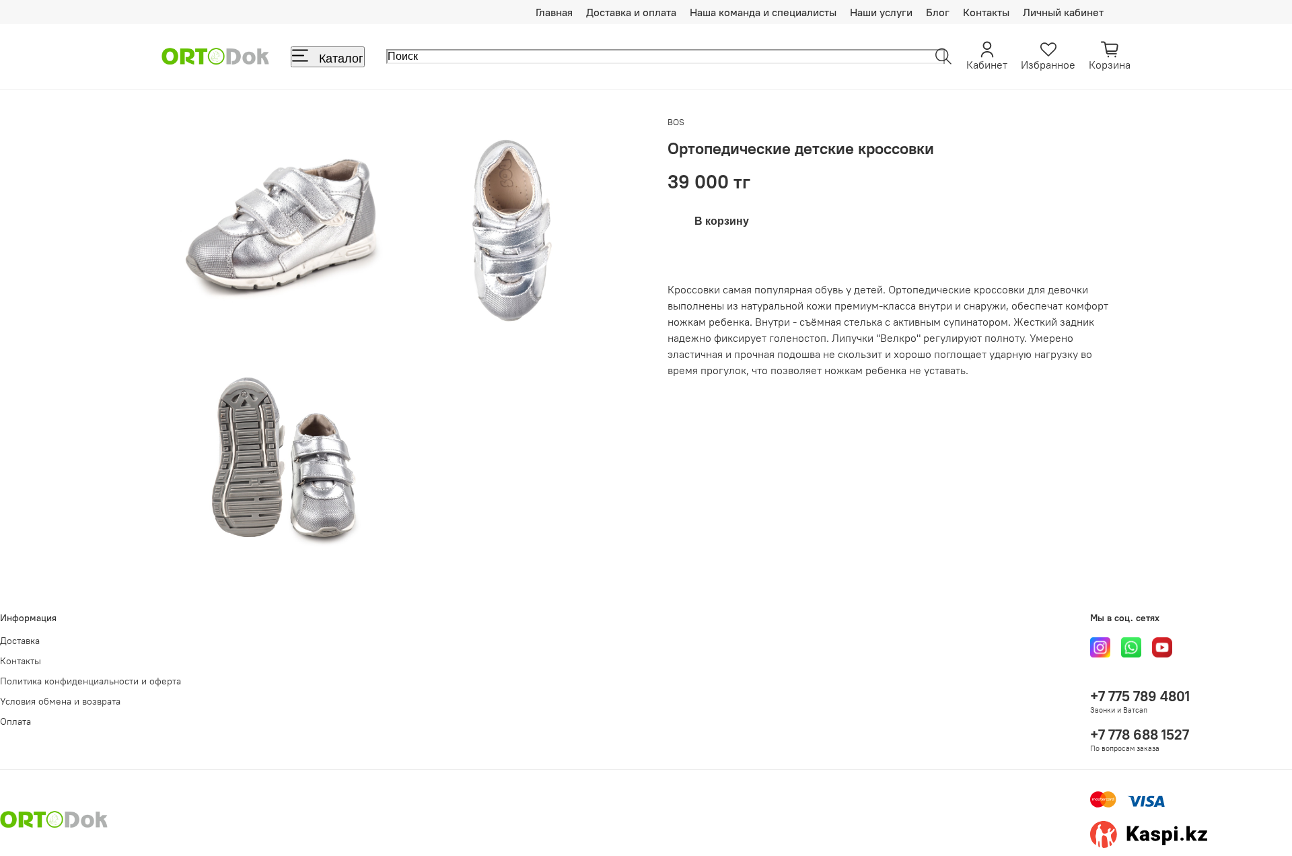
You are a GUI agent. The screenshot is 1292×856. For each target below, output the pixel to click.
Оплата (15, 721)
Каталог (341, 58)
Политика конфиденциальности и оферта (90, 681)
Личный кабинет (1063, 12)
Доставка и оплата (631, 12)
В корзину (721, 221)
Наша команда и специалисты (763, 12)
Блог (937, 12)
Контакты (986, 12)
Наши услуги (881, 12)
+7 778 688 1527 (1139, 734)
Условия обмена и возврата (60, 701)
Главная (554, 12)
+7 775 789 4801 (1140, 696)
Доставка (20, 641)
